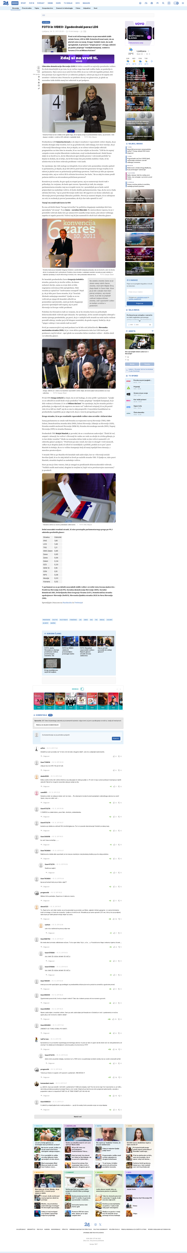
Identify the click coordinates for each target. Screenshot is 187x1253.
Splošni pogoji (114, 1229)
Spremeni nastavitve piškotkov (80, 1229)
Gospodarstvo (47, 8)
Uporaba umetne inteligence (93, 1232)
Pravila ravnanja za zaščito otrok (133, 1229)
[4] (49, 701)
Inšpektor (87, 8)
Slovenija (15, 8)
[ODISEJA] (78, 689)
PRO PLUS (40, 1229)
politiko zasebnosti (135, 299)
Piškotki (65, 1229)
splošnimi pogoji (142, 297)
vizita (99, 1126)
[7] (81, 701)
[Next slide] (120, 689)
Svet (95, 8)
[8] (92, 701)
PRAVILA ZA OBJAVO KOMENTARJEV (47, 725)
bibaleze (39, 1126)
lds (80, 619)
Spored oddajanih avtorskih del (159, 1229)
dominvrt (70, 1172)
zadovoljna (71, 1126)
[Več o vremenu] (151, 61)
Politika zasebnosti (100, 1229)
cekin (129, 1126)
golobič (109, 619)
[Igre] (146, 3)
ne (128, 360)
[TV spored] (152, 3)
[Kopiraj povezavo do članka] (38, 88)
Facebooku (67, 602)
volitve (54, 619)
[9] (103, 701)
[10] (113, 701)
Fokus (78, 8)
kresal (102, 619)
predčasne (46, 619)
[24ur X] (100, 1224)
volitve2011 (63, 619)
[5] (60, 701)
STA (38, 72)
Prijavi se (116, 738)
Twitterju (78, 602)
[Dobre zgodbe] (140, 3)
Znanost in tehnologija (64, 8)
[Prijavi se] (169, 3)
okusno (100, 1172)
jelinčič (45, 623)
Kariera (47, 1229)
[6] (71, 701)
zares (86, 619)
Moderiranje (55, 1229)
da (128, 357)
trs (96, 619)
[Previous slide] (117, 689)
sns (91, 619)
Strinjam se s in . (139, 298)
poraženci (73, 619)
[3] (39, 701)
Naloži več (78, 1117)
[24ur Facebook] (95, 1224)
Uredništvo (31, 1229)
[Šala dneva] (149, 325)
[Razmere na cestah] (157, 3)
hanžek (53, 623)
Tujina (37, 8)
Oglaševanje (21, 1229)
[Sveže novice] (43, 15)
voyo (129, 1172)
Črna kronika (26, 8)
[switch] (176, 3)
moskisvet (40, 1172)
